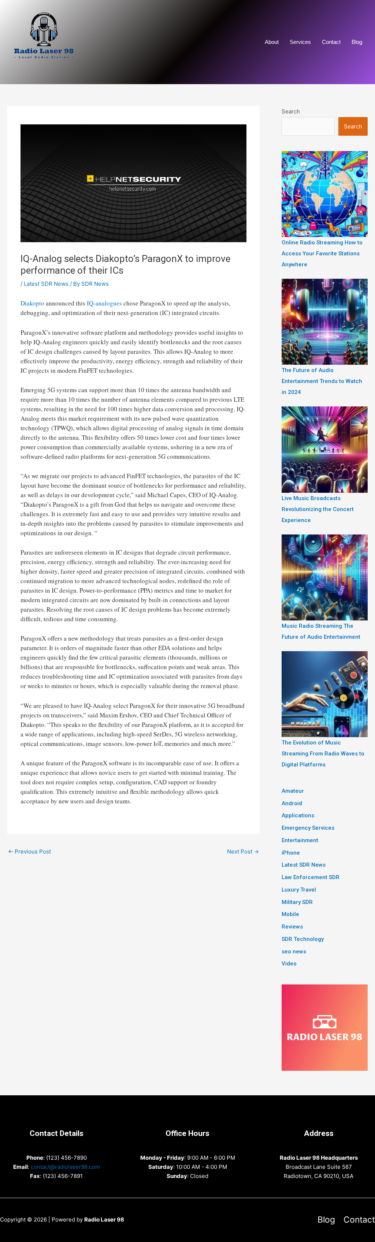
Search (291, 111)
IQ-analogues (104, 303)
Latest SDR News (46, 283)
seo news (294, 951)
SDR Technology (303, 939)
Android (292, 803)
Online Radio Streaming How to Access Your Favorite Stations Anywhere (322, 253)
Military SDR (297, 902)
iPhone (291, 852)
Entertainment (300, 840)
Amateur (293, 791)
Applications (298, 815)
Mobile (290, 914)
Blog (357, 42)
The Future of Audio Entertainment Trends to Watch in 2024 (322, 381)
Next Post (243, 851)
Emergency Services (308, 828)
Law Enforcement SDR (310, 877)
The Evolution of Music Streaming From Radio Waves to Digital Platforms (323, 753)
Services (300, 42)
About (272, 42)
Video (289, 963)
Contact (331, 42)
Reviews (292, 926)
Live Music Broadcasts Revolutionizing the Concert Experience (318, 509)
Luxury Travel (299, 889)
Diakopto (32, 303)
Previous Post (29, 851)
